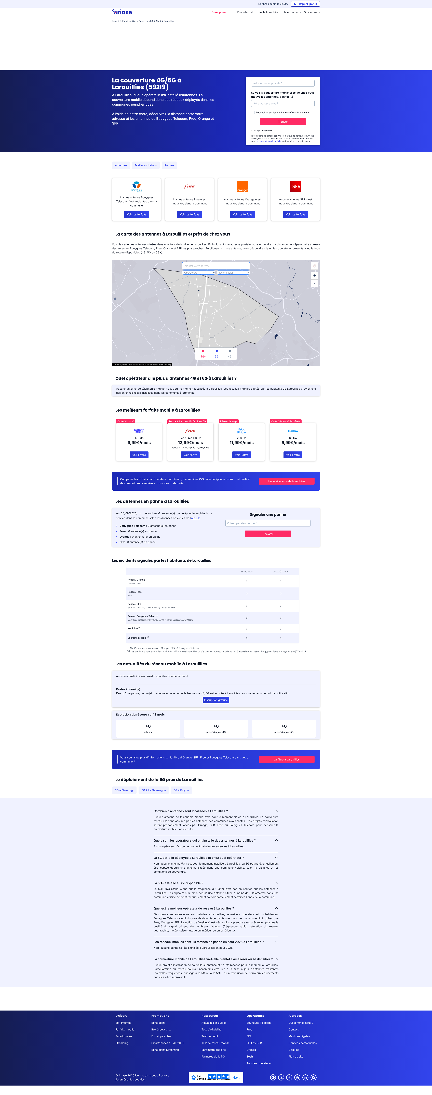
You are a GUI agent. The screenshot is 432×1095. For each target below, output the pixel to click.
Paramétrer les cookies (130, 1079)
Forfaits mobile (124, 1029)
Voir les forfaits (136, 214)
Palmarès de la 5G (213, 1056)
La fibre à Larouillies (287, 759)
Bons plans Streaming (165, 1049)
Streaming (121, 1043)
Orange (251, 1049)
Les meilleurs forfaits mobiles (286, 481)
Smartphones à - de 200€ (167, 1043)
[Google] (273, 1077)
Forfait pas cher (161, 1036)
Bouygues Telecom (259, 1022)
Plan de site (296, 1056)
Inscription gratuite (216, 700)
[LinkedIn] (305, 1077)
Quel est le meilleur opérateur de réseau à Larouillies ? (194, 908)
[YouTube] (297, 1077)
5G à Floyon (181, 790)
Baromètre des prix (213, 1049)
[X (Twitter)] (281, 1077)
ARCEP (195, 518)
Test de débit (209, 1036)
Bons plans (158, 1022)
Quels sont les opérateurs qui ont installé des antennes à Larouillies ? (205, 840)
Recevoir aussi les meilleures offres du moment (282, 112)
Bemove (164, 1075)
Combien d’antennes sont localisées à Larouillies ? (191, 811)
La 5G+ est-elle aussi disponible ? (178, 883)
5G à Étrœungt (124, 790)
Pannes (169, 165)
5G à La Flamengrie (153, 790)
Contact (294, 1029)
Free (249, 1029)
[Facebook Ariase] (289, 1077)
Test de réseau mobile (215, 1043)
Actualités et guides (213, 1022)
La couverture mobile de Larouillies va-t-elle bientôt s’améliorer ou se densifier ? (213, 959)
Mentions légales (299, 1036)
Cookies (294, 1049)
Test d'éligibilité (211, 1029)
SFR (249, 1036)
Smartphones (123, 1036)
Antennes (121, 165)
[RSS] (313, 1077)
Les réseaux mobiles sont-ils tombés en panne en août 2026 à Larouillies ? (209, 942)
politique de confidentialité (269, 141)
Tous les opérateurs (259, 1063)
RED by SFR (254, 1043)
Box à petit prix (161, 1029)
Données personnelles (303, 1043)
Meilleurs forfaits (146, 165)
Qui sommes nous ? (301, 1022)
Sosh (250, 1056)
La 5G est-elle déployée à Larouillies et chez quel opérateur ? (199, 857)
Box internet (123, 1022)
